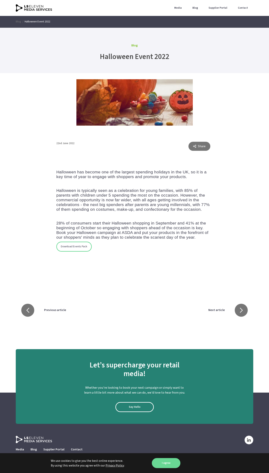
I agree (166, 463)
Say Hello (134, 407)
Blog (195, 8)
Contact (243, 8)
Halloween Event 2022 (37, 22)
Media (178, 8)
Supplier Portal (218, 8)
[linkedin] (249, 440)
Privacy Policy (115, 465)
